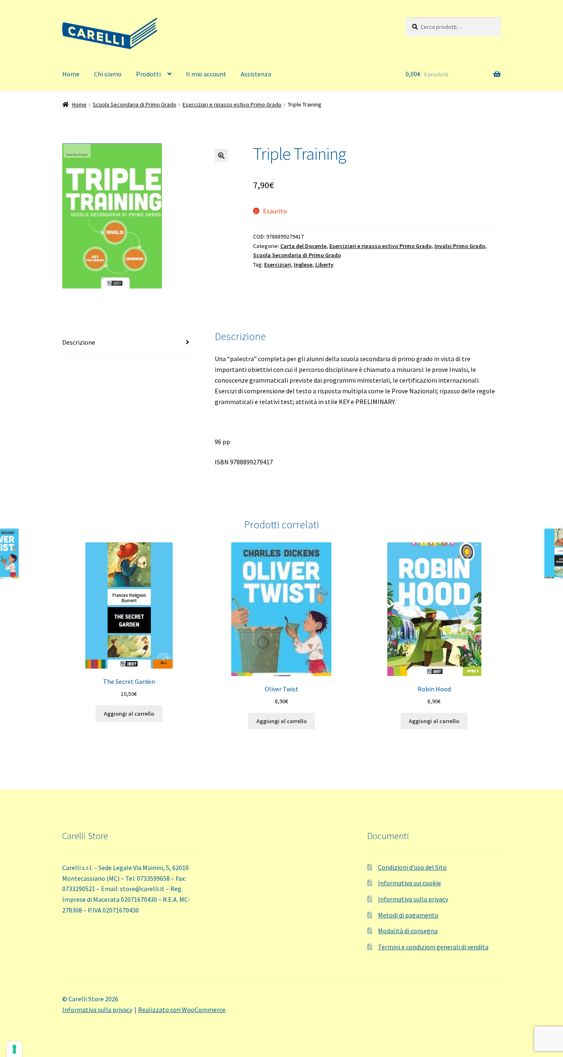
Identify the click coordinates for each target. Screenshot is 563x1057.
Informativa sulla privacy (413, 899)
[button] (221, 155)
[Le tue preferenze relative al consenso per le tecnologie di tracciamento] (14, 1049)
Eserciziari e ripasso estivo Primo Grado (232, 104)
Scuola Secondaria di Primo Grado (134, 104)
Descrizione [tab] (78, 342)
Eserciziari (277, 264)
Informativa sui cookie (409, 883)
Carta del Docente (303, 246)
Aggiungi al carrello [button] (129, 713)
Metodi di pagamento (408, 915)
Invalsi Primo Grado (459, 246)
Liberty (324, 264)
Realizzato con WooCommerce (181, 1009)
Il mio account (206, 74)
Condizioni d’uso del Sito (412, 867)
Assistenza (256, 74)
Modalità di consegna (408, 931)
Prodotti (148, 74)
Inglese (303, 264)
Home (71, 74)
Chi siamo (108, 74)
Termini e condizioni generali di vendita (433, 947)
